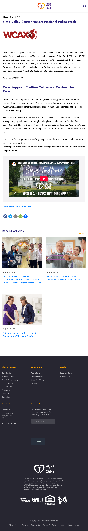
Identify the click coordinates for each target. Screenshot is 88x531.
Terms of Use (36, 525)
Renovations (6, 397)
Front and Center (66, 373)
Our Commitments (8, 383)
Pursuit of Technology (10, 380)
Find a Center (36, 373)
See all (81, 233)
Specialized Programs (39, 380)
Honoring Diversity (8, 376)
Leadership (6, 394)
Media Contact (65, 376)
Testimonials (6, 390)
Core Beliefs (6, 373)
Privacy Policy (14, 525)
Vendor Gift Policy (50, 525)
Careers (34, 383)
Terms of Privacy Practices (69, 525)
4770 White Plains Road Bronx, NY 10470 (9, 415)
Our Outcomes (7, 387)
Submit (38, 442)
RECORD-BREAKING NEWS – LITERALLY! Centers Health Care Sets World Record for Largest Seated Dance (22, 279)
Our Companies (37, 376)
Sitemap (25, 525)
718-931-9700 (6, 418)
